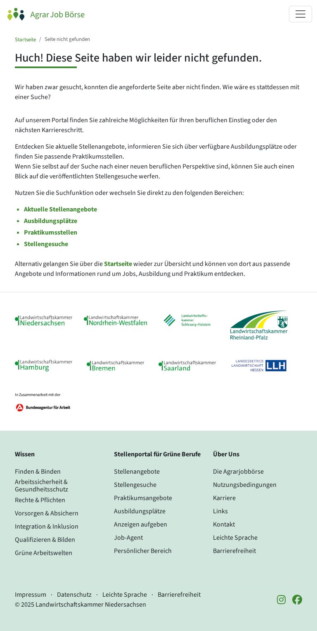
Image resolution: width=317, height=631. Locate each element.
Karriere (224, 498)
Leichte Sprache (235, 537)
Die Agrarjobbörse (238, 471)
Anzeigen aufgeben (140, 524)
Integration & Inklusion (46, 526)
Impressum (30, 594)
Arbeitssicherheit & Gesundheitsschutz (41, 485)
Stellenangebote (137, 471)
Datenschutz (74, 594)
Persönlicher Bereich (143, 550)
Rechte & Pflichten (40, 500)
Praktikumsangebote (143, 498)
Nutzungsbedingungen (245, 484)
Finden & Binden (38, 471)
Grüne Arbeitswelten (43, 552)
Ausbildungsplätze (50, 220)
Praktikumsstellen (50, 232)
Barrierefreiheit (234, 550)
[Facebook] (297, 600)
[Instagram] (281, 600)
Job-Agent (128, 537)
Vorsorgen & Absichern (46, 513)
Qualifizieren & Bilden (45, 539)
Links (220, 511)
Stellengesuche (46, 244)
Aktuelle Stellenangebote (60, 209)
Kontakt (224, 524)
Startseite (25, 39)
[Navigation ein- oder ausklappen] (300, 14)
